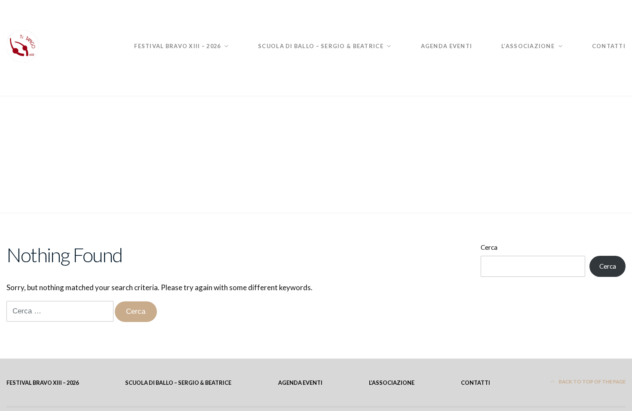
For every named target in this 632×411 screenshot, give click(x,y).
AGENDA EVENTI (446, 46)
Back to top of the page (592, 381)
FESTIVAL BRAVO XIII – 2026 (177, 46)
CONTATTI (609, 46)
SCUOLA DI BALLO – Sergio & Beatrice (320, 46)
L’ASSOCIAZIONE (528, 46)
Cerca (489, 247)
